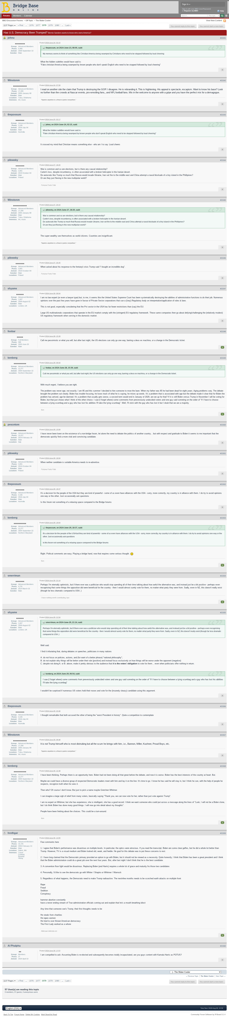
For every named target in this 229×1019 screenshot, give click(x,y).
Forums (6, 16)
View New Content (214, 20)
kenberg (12, 357)
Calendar (28, 16)
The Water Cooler (43, 20)
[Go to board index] (21, 7)
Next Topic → (221, 976)
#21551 (223, 453)
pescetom (13, 424)
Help (222, 11)
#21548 (223, 331)
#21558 (223, 766)
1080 (57, 25)
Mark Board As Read (49, 1014)
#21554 (223, 576)
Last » (68, 25)
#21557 (223, 735)
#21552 (223, 484)
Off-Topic (29, 20)
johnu (11, 37)
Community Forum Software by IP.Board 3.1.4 (208, 1014)
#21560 (223, 946)
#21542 (223, 80)
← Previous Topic (192, 976)
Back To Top (8, 1014)
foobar (11, 331)
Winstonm (14, 80)
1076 (31, 25)
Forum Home (19, 1014)
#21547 (223, 289)
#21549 (223, 358)
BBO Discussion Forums (12, 20)
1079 (50, 25)
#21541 (223, 38)
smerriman (14, 575)
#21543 (223, 115)
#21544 (223, 160)
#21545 (223, 200)
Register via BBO (191, 11)
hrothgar (13, 833)
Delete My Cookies (33, 1014)
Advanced (226, 15)
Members (17, 16)
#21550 (223, 425)
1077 (38, 25)
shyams (12, 288)
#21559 (223, 833)
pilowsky (13, 160)
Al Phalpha (14, 945)
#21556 (223, 706)
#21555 (223, 613)
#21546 (223, 258)
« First (20, 25)
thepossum (14, 114)
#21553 (223, 518)
